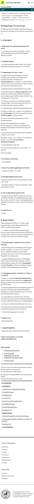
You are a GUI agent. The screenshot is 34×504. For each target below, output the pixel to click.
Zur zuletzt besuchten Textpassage (11, 363)
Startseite (4, 13)
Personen (5, 449)
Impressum (6, 455)
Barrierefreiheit (7, 460)
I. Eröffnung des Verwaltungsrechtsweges (13, 389)
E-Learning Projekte (17, 15)
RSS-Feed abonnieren (8, 476)
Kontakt (5, 452)
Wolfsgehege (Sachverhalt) (8, 20)
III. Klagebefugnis (6, 395)
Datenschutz (6, 457)
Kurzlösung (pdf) (9, 360)
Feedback (5, 478)
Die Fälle (14, 17)
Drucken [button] (5, 473)
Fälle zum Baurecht (23, 17)
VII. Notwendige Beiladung (9, 407)
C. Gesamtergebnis (7, 427)
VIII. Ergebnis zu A (7, 410)
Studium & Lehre (13, 13)
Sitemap (5, 463)
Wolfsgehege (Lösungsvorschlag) (13, 357)
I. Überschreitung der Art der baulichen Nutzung (15, 416)
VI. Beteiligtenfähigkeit (8, 404)
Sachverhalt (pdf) (9, 353)
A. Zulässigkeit (6, 386)
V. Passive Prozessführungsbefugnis (12, 401)
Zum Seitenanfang (27, 363)
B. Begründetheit (7, 413)
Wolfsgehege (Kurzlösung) (11, 355)
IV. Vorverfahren (6, 398)
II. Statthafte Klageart (8, 392)
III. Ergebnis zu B (6, 424)
